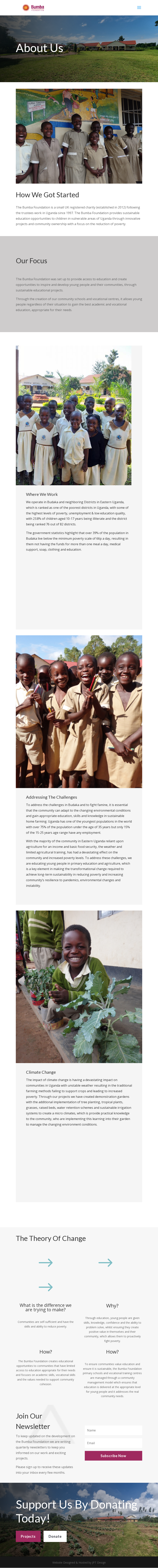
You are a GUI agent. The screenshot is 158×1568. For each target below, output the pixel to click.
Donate (55, 1536)
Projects (28, 1536)
